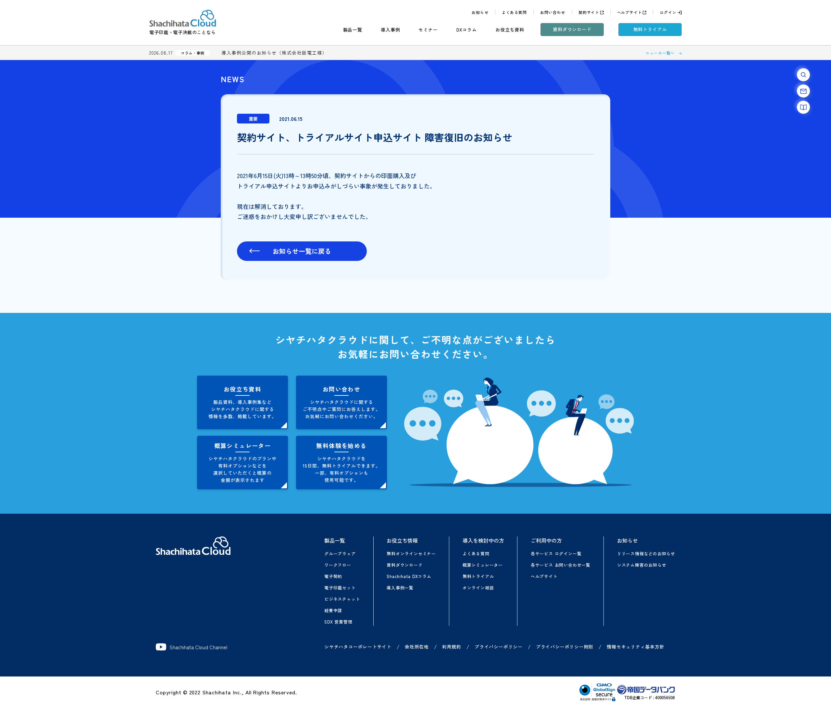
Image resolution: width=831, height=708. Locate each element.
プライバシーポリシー (499, 646)
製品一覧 (352, 29)
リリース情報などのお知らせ (646, 553)
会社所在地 (417, 646)
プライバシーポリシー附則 (564, 646)
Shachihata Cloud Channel (198, 646)
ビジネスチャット (342, 599)
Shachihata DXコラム (409, 576)
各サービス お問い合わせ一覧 (560, 565)
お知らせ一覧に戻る (302, 251)
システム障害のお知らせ (641, 565)
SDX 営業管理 (338, 622)
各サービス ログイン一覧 (556, 553)
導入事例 (390, 29)
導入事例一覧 (400, 588)
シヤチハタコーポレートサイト (357, 646)
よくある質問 (514, 12)
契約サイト (588, 12)
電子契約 (333, 576)
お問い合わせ (552, 12)
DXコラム (466, 29)
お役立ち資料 (509, 29)
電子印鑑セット (339, 588)
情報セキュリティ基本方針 (635, 646)
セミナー (428, 29)
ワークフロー (337, 565)
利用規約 (451, 646)
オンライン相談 (478, 588)
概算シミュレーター (483, 565)
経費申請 (333, 610)
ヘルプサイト (629, 12)
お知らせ (480, 12)
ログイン (668, 12)
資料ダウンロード (572, 29)
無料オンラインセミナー (411, 553)
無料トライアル (650, 29)
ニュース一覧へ (660, 53)
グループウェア (339, 553)
